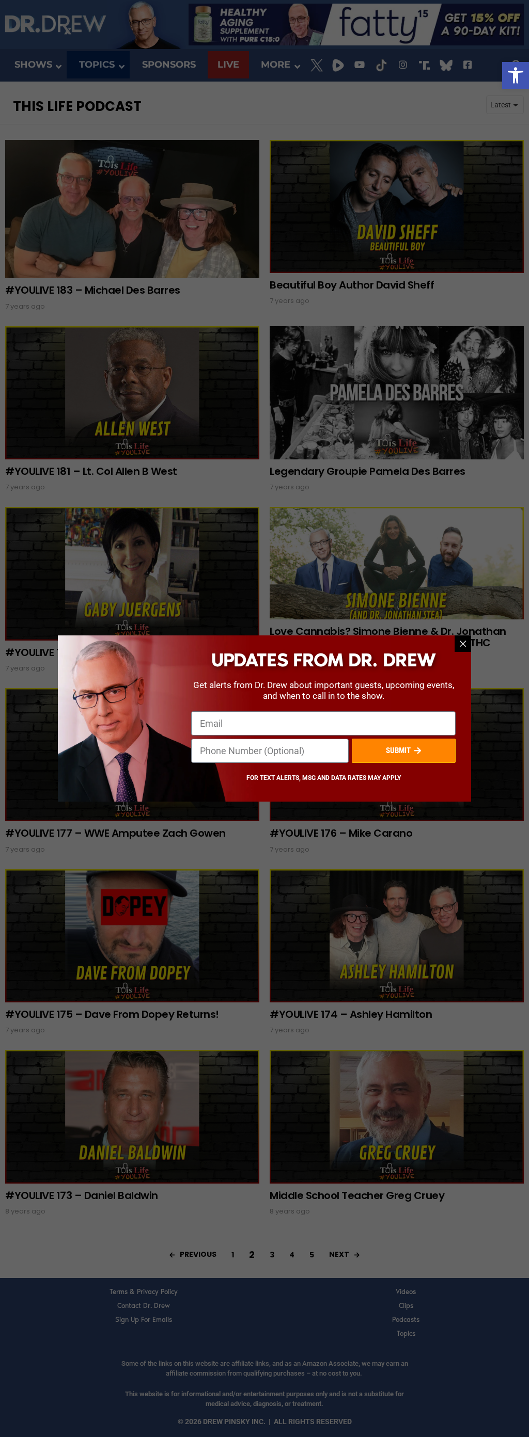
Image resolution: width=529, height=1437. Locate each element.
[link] (515, 75)
